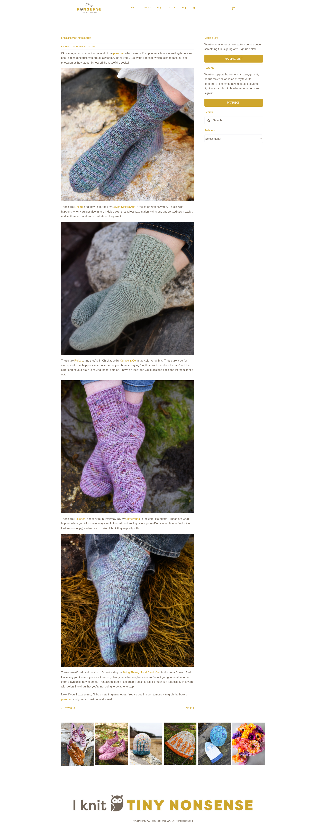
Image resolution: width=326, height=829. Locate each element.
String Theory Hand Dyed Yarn (141, 672)
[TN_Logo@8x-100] (89, 3)
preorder (118, 53)
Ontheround (132, 518)
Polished (79, 518)
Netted (78, 206)
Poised (78, 360)
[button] (194, 8)
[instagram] (233, 8)
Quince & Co (128, 360)
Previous (69, 707)
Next (189, 707)
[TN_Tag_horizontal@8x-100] (163, 792)
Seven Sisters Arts (123, 206)
